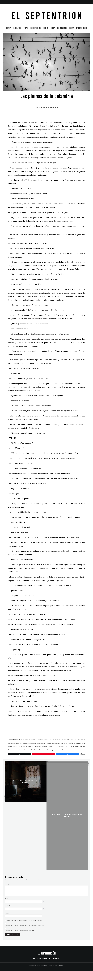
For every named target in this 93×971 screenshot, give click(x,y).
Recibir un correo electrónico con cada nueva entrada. (19, 930)
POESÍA (53, 28)
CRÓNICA (8, 28)
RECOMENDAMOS (62, 28)
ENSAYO (25, 28)
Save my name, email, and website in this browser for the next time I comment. (24, 920)
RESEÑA (71, 28)
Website (7, 913)
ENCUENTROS (17, 28)
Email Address (9, 906)
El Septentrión (46, 953)
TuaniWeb (61, 965)
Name (6, 898)
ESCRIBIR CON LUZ (35, 28)
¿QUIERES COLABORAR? (40, 958)
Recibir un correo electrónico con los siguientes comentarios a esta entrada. (25, 925)
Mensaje (7, 884)
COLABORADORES (54, 958)
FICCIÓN (45, 28)
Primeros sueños (81, 28)
